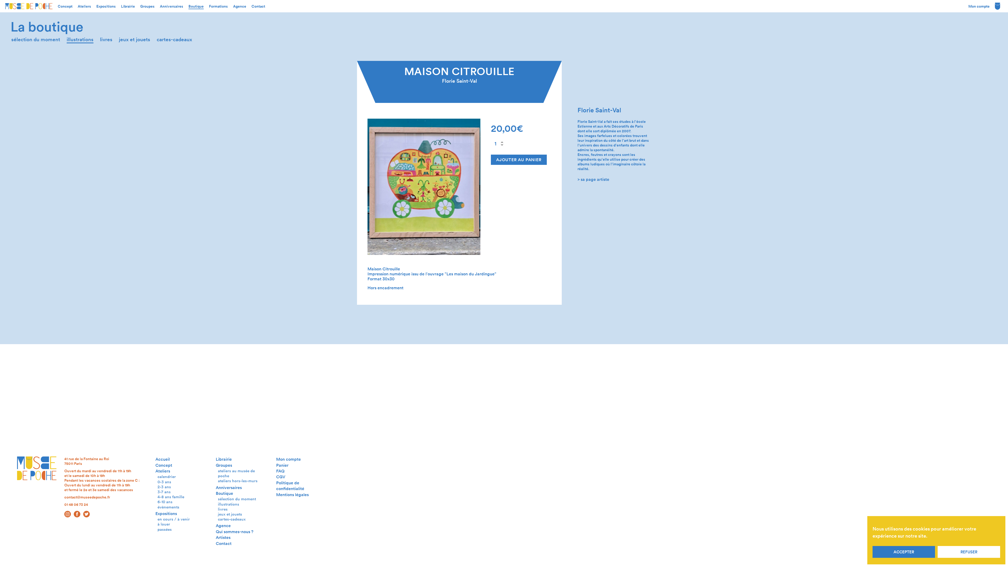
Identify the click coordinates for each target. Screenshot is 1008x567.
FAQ (280, 471)
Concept (65, 6)
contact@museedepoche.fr (87, 497)
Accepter (904, 552)
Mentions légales (292, 494)
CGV (280, 476)
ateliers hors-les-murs (238, 480)
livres (106, 39)
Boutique (196, 6)
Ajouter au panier (519, 159)
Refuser (968, 552)
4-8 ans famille (171, 496)
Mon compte (979, 6)
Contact (258, 6)
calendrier (167, 476)
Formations (218, 6)
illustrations (80, 39)
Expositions (106, 6)
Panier (282, 465)
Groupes (147, 6)
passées (165, 529)
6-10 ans (165, 501)
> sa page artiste (593, 179)
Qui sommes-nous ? (234, 531)
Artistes (223, 537)
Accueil (162, 459)
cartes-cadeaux (174, 39)
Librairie (128, 6)
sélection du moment (35, 39)
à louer (164, 524)
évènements (168, 507)
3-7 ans (164, 491)
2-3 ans (164, 486)
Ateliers (84, 6)
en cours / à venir (174, 519)
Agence (239, 6)
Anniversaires (171, 6)
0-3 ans (164, 481)
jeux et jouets (134, 39)
